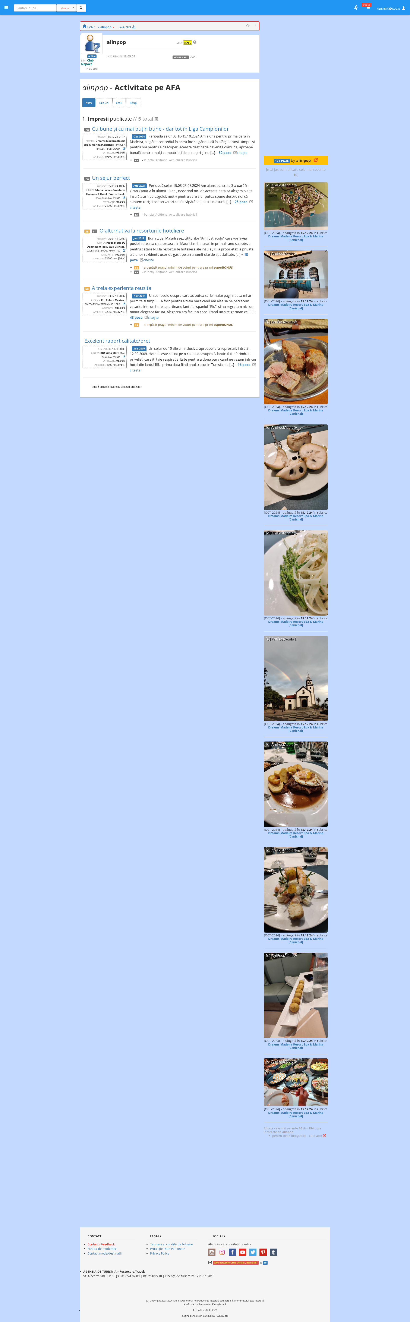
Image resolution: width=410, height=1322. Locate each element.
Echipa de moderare (102, 1249)
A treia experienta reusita (121, 287)
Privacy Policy (159, 1253)
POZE (282, 161)
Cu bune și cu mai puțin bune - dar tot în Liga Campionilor (160, 128)
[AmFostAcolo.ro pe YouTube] (243, 1251)
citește (242, 152)
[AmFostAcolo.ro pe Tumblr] (274, 1251)
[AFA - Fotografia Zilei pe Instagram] (223, 1251)
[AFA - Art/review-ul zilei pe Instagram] (213, 1251)
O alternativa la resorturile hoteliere (142, 230)
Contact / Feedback (101, 1244)
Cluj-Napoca (87, 62)
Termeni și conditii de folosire (171, 1244)
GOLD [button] (187, 42)
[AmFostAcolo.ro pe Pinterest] (264, 1251)
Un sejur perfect (111, 177)
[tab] (88, 102)
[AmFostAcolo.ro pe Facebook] (233, 1251)
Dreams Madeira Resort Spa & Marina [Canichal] (295, 238)
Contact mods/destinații (105, 1253)
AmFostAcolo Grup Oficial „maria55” (235, 1262)
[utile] (355, 7)
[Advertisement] (296, 85)
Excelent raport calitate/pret (117, 340)
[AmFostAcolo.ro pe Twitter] (254, 1251)
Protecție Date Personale (167, 1249)
